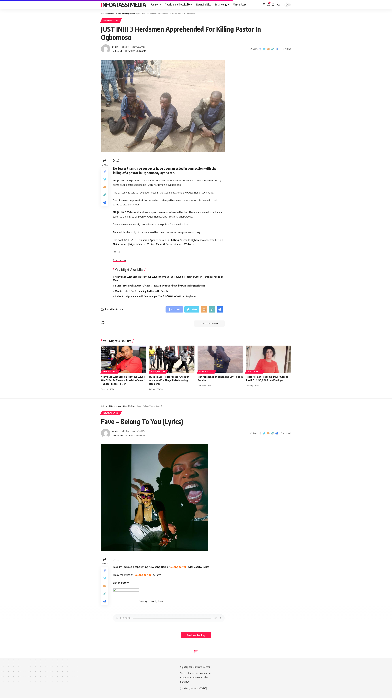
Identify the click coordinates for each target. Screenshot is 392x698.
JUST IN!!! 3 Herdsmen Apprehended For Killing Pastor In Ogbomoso (164, 240)
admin (115, 46)
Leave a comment (211, 323)
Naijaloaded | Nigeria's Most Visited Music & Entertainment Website (153, 244)
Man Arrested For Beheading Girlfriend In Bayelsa (142, 291)
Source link (119, 260)
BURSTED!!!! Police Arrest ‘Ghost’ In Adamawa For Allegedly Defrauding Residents (160, 285)
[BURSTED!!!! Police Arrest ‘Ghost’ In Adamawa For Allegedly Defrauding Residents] (171, 359)
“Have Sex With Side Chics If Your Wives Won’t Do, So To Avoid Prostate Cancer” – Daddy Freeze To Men (123, 380)
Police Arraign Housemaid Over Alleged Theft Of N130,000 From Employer (155, 296)
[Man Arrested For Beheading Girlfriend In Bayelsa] (220, 359)
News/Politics (111, 20)
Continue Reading (196, 635)
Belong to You (178, 566)
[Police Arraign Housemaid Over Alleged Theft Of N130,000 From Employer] (268, 359)
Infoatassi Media (123, 4)
